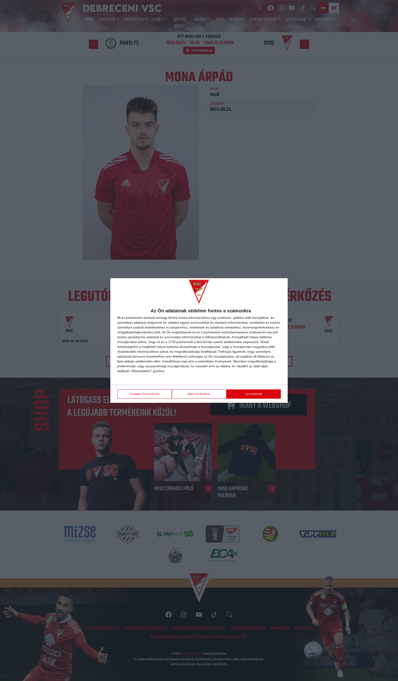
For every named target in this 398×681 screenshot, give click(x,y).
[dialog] (199, 340)
